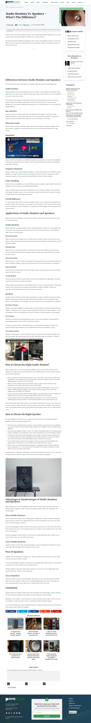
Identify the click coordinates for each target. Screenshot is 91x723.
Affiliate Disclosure (74, 708)
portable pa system (72, 71)
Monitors (21, 7)
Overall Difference (71, 101)
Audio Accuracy (70, 91)
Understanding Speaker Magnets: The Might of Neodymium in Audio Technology (51, 656)
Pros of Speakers (70, 121)
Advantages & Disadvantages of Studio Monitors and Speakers (74, 115)
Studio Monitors (70, 106)
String (26, 2)
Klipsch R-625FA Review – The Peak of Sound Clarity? (33, 633)
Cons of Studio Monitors (72, 119)
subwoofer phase (72, 41)
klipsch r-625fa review (73, 35)
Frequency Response (72, 98)
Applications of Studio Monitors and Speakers (74, 103)
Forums (71, 698)
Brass (38, 2)
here (12, 31)
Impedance (69, 96)
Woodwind (45, 2)
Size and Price (70, 93)
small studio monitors (73, 74)
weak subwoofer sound (73, 44)
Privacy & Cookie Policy (75, 705)
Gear (68, 2)
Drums (32, 2)
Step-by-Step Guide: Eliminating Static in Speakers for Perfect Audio (33, 656)
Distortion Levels (71, 94)
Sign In (73, 2)
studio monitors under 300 (74, 77)
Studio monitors (10, 92)
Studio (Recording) (14, 7)
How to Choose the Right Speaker (74, 113)
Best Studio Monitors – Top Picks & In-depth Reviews (15, 655)
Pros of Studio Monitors (72, 118)
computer (15, 447)
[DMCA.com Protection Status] (73, 713)
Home (7, 7)
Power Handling (70, 99)
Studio (62, 2)
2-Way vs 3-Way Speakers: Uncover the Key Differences (51, 633)
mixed (31, 250)
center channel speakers (74, 68)
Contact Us (72, 703)
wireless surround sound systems (77, 62)
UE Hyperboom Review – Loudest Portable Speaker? (15, 633)
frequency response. (28, 172)
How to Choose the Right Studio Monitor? (74, 110)
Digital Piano (54, 2)
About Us (80, 2)
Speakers (8, 599)
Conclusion (69, 125)
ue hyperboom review (73, 38)
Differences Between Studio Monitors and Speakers (73, 89)
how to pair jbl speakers (74, 47)
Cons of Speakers (71, 123)
